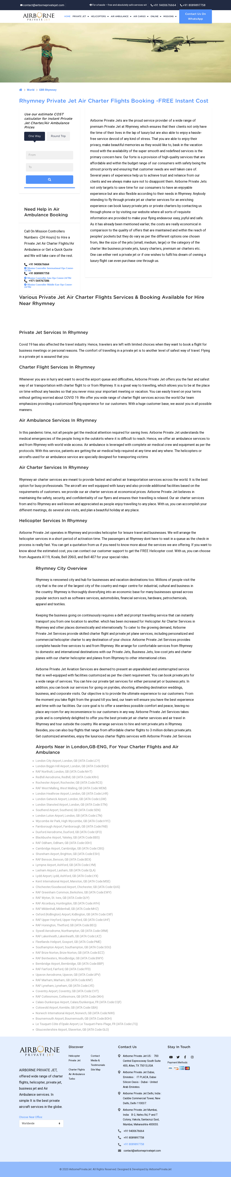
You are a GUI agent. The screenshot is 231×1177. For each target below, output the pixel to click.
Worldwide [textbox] (28, 1123)
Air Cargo (139, 16)
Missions (168, 16)
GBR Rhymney (47, 89)
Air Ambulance (120, 16)
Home (67, 16)
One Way (34, 136)
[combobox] (41, 1123)
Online (154, 16)
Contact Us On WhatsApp (195, 16)
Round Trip (58, 136)
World (30, 89)
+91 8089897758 (194, 5)
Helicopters (98, 16)
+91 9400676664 (164, 5)
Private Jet (79, 16)
